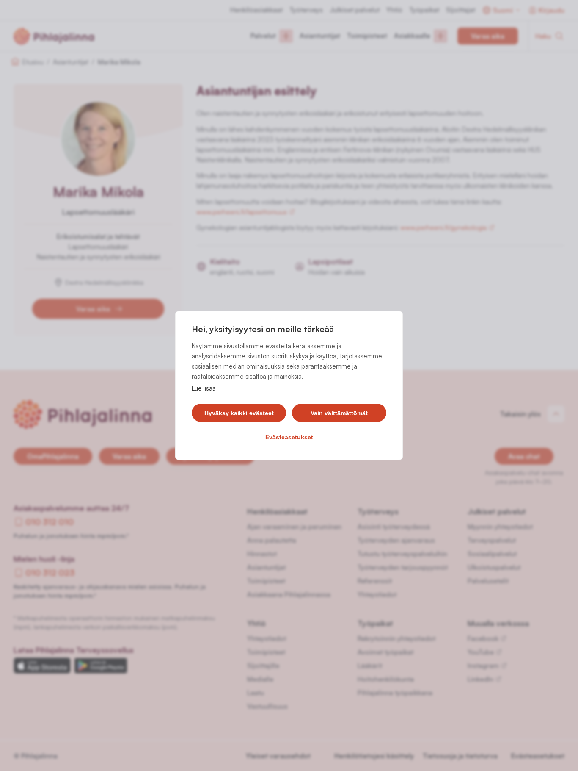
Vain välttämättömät (339, 413)
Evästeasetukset (289, 437)
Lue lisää (204, 388)
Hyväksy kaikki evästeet (239, 413)
